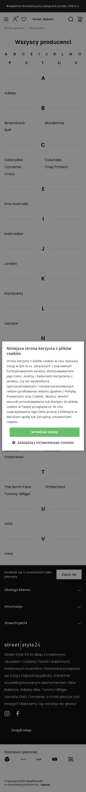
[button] (43, 442)
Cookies (38, 396)
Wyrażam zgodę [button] (44, 432)
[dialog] (43, 396)
